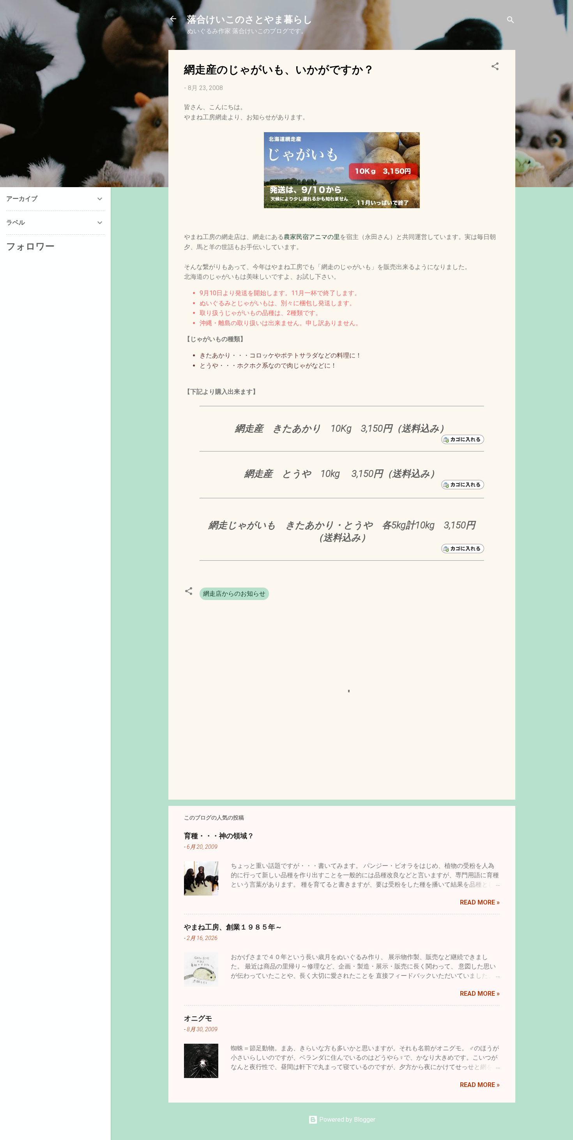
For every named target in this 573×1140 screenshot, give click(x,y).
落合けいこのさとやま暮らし (250, 18)
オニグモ (198, 1018)
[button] (495, 68)
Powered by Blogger (346, 1119)
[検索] (510, 21)
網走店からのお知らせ (234, 593)
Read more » (480, 902)
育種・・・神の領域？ (219, 835)
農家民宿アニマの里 (312, 237)
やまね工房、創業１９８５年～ (233, 926)
